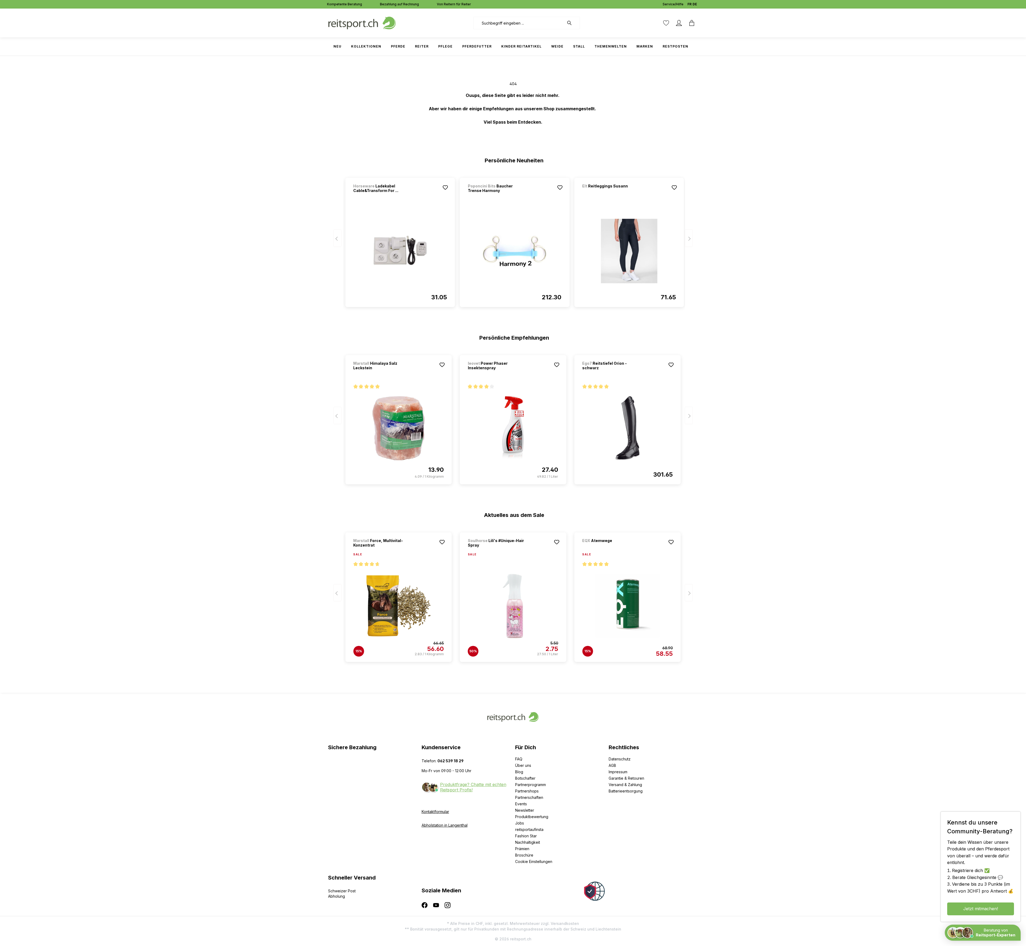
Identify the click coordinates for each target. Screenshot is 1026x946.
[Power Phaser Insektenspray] (513, 428)
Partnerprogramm (530, 784)
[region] (513, 240)
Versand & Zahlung (625, 784)
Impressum (618, 772)
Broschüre (524, 855)
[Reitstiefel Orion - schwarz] (627, 428)
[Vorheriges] (337, 238)
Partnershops (527, 791)
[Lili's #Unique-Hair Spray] (513, 606)
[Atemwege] (610, 547)
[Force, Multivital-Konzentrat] (398, 606)
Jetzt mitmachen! (980, 908)
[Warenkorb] (691, 23)
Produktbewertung (531, 816)
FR (689, 4)
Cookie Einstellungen (533, 861)
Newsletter (524, 810)
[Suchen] (572, 23)
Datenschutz (620, 759)
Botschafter (525, 778)
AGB (612, 765)
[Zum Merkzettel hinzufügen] (445, 187)
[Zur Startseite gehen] (362, 22)
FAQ (518, 759)
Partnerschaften (529, 797)
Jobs (519, 823)
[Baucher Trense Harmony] (514, 251)
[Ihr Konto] (679, 23)
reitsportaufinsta (529, 829)
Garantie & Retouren (626, 778)
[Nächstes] (689, 238)
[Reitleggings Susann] (610, 193)
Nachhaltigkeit (527, 842)
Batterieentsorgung (626, 791)
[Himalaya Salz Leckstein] (398, 428)
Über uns (523, 765)
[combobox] (518, 23)
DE (695, 4)
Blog (519, 772)
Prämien (522, 848)
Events (521, 804)
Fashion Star (526, 836)
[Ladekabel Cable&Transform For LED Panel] (400, 251)
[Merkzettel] (666, 23)
